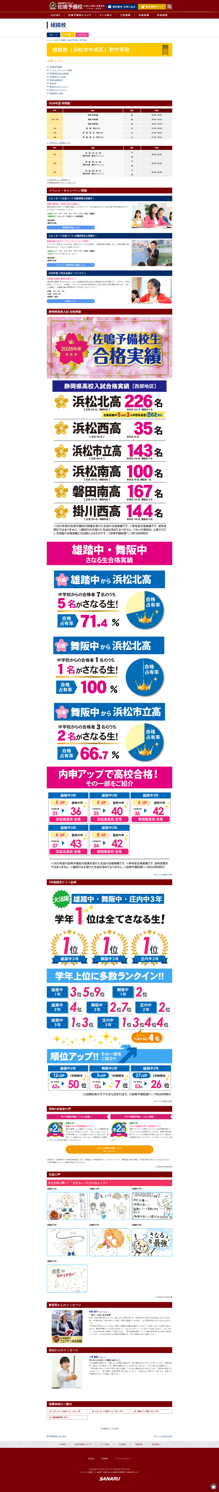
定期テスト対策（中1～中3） (148, 1411)
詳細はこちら (71, 301)
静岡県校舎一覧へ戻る (57, 1436)
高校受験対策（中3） (60, 1417)
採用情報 (105, 1458)
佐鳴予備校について (79, 15)
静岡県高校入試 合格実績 (59, 73)
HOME (55, 15)
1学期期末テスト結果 (58, 77)
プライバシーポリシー (123, 1458)
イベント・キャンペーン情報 (61, 70)
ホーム (49, 40)
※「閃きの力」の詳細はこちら (59, 143)
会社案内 (91, 1458)
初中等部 (68, 34)
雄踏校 (56, 40)
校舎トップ (54, 35)
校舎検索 (162, 15)
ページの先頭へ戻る (164, 874)
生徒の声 (53, 83)
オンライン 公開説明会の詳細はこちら (71, 265)
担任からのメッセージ (58, 90)
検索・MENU (169, 6)
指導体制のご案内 (56, 93)
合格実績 (144, 15)
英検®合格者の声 (56, 80)
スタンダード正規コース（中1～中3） (109, 1411)
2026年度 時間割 (56, 67)
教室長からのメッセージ (59, 87)
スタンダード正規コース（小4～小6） (67, 1411)
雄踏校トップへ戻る (110, 1428)
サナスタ (82, 35)
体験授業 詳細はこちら (71, 227)
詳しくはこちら (109, 1149)
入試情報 (125, 15)
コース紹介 (105, 15)
